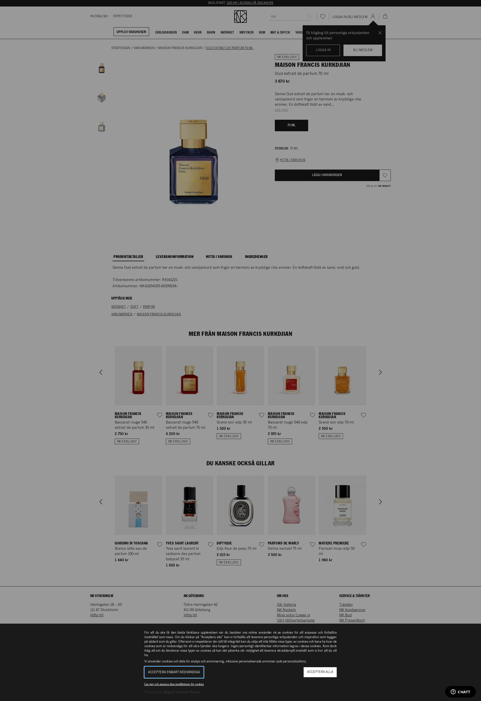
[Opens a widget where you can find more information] (460, 692)
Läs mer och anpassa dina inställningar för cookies (174, 684)
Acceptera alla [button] (320, 672)
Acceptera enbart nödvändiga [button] (174, 672)
